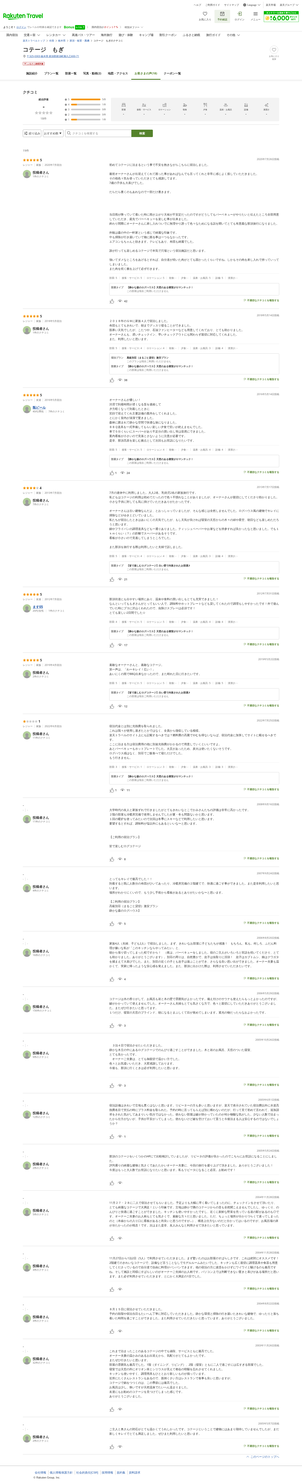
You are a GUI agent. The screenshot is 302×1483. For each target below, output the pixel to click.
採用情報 (107, 1472)
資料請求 (134, 1472)
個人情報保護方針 (61, 1472)
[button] (64, 174)
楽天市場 (271, 4)
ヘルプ (197, 4)
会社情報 (40, 1472)
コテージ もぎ (43, 49)
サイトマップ (231, 4)
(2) (92, 73)
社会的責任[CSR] (87, 1472)
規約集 (121, 1472)
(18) (146, 73)
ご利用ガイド (212, 4)
